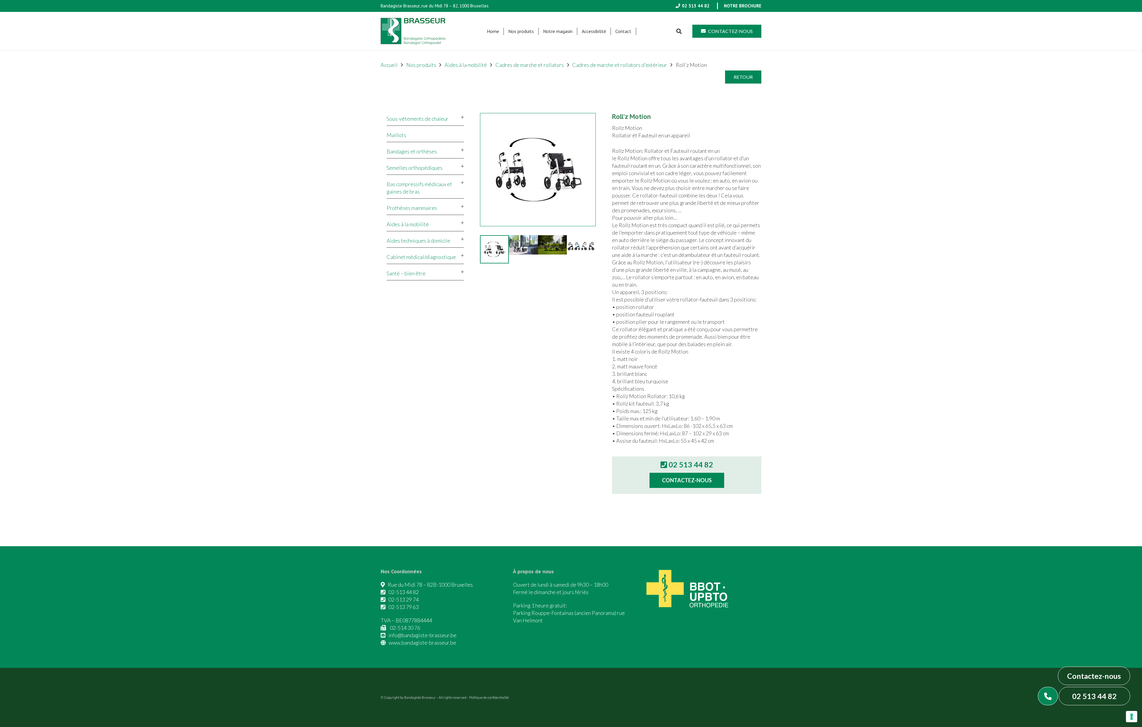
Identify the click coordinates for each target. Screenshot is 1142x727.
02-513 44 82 (403, 592)
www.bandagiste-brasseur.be (422, 642)
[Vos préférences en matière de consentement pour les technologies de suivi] (1131, 716)
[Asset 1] (413, 31)
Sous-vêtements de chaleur (417, 118)
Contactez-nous (1094, 675)
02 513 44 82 (1094, 696)
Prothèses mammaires (412, 208)
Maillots (396, 135)
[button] (537, 31)
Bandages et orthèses (412, 151)
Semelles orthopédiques (415, 167)
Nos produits (421, 65)
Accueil (389, 65)
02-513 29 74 (403, 599)
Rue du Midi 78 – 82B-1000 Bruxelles (430, 584)
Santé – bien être (406, 273)
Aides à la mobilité (466, 65)
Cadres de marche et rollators (529, 65)
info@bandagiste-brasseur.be (422, 635)
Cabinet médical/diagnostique (421, 257)
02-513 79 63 (403, 607)
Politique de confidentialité (489, 697)
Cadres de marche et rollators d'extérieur (619, 65)
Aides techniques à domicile (418, 240)
